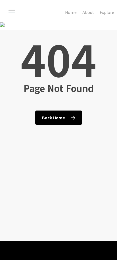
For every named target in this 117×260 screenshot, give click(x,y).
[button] (17, 11)
